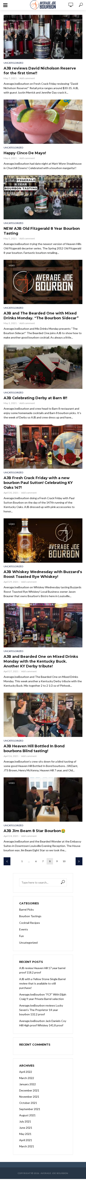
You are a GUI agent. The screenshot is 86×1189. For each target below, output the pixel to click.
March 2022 (26, 1078)
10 (64, 861)
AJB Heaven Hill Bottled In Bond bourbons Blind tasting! (34, 748)
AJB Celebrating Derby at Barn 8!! (35, 398)
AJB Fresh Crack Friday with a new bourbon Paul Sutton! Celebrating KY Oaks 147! (38, 483)
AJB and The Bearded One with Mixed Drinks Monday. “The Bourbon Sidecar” (41, 315)
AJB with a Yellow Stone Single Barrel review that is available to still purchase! (42, 983)
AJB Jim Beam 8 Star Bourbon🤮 (34, 831)
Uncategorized (13, 62)
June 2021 (25, 1127)
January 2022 (27, 1084)
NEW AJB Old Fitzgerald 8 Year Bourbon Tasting (42, 231)
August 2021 (27, 1115)
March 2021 (26, 1146)
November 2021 (29, 1096)
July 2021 (25, 1121)
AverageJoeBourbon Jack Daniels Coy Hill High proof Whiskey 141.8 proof (42, 1023)
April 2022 (25, 1071)
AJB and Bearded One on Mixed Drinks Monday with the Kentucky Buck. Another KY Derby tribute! (41, 661)
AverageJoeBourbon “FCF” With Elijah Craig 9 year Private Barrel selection (42, 997)
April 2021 (25, 1140)
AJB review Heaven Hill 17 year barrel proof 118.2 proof (42, 970)
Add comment (27, 78)
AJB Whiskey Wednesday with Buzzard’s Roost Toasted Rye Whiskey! (43, 574)
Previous (7, 861)
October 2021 (28, 1102)
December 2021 (29, 1090)
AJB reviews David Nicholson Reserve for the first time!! (40, 70)
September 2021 (29, 1109)
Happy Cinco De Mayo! (25, 153)
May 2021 (25, 1134)
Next (79, 861)
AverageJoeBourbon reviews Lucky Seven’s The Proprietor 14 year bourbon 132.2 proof (41, 1010)
